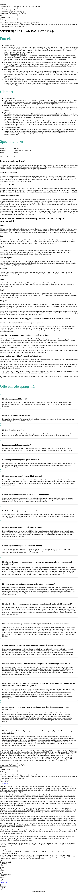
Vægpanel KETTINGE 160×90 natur (53, 754)
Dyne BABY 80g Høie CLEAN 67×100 (20, 757)
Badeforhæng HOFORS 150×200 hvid (19, 759)
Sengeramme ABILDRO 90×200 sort (45, 752)
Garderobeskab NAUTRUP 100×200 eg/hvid (46, 759)
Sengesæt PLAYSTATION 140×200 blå (28, 755)
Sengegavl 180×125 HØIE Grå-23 (23, 760)
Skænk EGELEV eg (21, 750)
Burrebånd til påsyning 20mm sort (22, 752)
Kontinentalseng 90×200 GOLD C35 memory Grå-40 (51, 760)
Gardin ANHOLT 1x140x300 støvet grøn (46, 757)
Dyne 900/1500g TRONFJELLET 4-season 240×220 (45, 750)
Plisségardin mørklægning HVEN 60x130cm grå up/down (23, 754)
